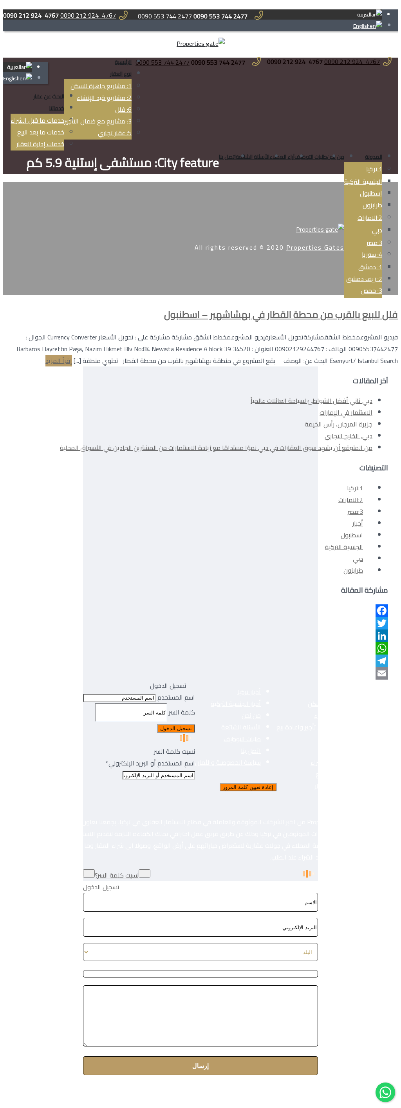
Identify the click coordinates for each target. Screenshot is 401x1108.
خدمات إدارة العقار (40, 144)
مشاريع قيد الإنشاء (338, 715)
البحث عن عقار (48, 96)
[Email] (224, 673)
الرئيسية (123, 62)
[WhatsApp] (224, 648)
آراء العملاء (281, 157)
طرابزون (372, 205)
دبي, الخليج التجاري (348, 436)
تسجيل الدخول (101, 887)
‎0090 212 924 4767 (88, 15)
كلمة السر (182, 712)
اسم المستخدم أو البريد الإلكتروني (150, 763)
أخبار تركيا (249, 692)
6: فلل (123, 109)
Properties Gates (315, 247)
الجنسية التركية (363, 181)
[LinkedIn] (224, 635)
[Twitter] (224, 623)
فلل (357, 739)
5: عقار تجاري (115, 133)
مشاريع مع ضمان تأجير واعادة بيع (319, 727)
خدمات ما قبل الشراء (37, 120)
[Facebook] (224, 610)
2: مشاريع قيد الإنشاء (104, 97)
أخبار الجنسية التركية (236, 703)
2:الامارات (370, 217)
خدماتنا (56, 108)
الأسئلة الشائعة (252, 157)
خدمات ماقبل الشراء (337, 762)
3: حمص (371, 290)
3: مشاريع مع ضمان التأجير (98, 121)
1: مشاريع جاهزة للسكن (101, 86)
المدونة (373, 157)
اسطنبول (371, 193)
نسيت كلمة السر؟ (117, 875)
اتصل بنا (227, 157)
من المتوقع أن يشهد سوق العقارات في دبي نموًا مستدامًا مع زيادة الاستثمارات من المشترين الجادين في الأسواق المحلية (216, 447)
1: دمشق (370, 267)
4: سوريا (372, 254)
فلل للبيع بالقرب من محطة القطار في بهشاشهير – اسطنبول (281, 314)
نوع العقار (121, 74)
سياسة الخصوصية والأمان (228, 762)
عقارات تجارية (345, 750)
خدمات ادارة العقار (339, 786)
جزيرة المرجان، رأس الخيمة (338, 424)
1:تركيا (374, 169)
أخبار (357, 523)
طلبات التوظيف (310, 157)
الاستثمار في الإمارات (346, 412)
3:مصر (355, 511)
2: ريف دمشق (364, 279)
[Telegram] (224, 661)
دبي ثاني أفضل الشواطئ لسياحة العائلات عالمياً (311, 400)
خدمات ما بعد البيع (40, 132)
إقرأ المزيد (58, 360)
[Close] (392, 889)
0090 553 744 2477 (165, 16)
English (361, 26)
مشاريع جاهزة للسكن (335, 703)
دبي (358, 558)
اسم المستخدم (176, 697)
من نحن (335, 157)
